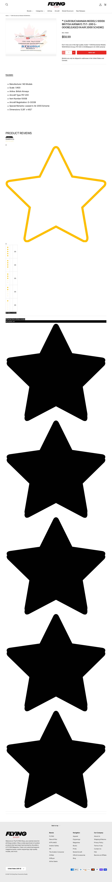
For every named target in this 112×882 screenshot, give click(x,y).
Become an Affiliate (100, 855)
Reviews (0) (9, 137)
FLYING (51, 836)
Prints (74, 849)
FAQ (95, 852)
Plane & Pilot (53, 839)
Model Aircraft (77, 852)
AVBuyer (52, 858)
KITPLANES (53, 842)
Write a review (11, 313)
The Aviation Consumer (56, 852)
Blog (74, 858)
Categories (39, 11)
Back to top (55, 825)
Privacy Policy (98, 842)
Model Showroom (68, 11)
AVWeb (51, 855)
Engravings (76, 839)
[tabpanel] (31, 94)
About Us (97, 836)
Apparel (75, 836)
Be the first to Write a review (16, 319)
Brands (29, 11)
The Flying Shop (13, 874)
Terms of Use (98, 846)
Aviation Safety (54, 846)
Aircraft (57, 11)
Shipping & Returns (100, 839)
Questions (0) (10, 139)
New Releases (80, 11)
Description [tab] (9, 75)
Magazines (76, 842)
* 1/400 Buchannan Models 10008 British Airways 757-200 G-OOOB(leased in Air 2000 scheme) (20, 15)
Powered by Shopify (22, 874)
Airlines (49, 11)
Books (75, 846)
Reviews (10, 321)
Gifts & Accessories (79, 855)
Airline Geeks (53, 861)
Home (7, 15)
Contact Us (97, 849)
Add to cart (91, 52)
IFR (50, 849)
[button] (105, 5)
